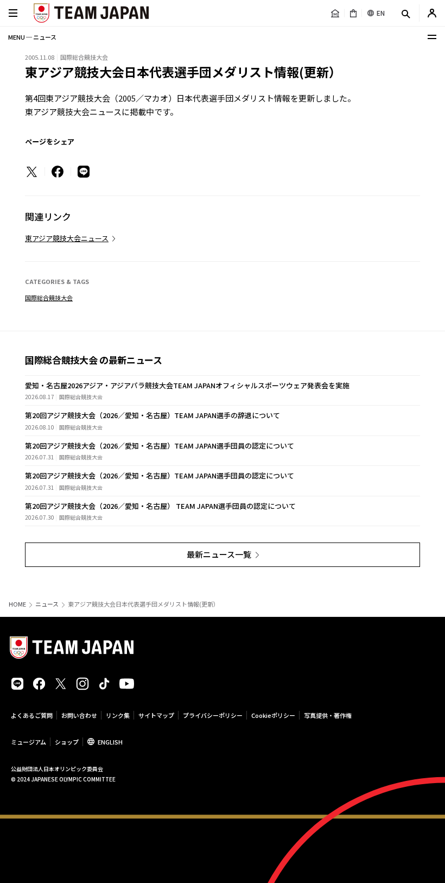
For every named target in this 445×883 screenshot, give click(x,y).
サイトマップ (156, 715)
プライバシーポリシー (213, 715)
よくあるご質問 (32, 715)
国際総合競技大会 (49, 297)
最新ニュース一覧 (219, 554)
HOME (17, 604)
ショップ (67, 741)
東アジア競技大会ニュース (67, 238)
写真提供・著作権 (328, 715)
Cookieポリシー (273, 715)
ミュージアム (28, 741)
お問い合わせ (79, 715)
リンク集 (118, 715)
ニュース (47, 604)
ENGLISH (110, 741)
